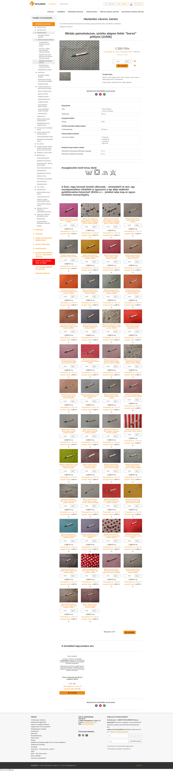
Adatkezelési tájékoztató (38, 722)
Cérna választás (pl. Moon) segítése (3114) (72, 678)
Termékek (52, 4)
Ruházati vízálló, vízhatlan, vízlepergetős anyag (44, 210)
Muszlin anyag (42, 181)
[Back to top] (166, 764)
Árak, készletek (36, 756)
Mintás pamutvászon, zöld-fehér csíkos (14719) (68, 255)
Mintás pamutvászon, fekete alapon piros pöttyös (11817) (90, 466)
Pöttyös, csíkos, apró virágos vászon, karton (44, 50)
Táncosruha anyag (43, 197)
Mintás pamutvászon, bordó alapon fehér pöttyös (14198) (111, 256)
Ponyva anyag (40, 248)
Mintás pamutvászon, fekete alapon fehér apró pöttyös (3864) (68, 570)
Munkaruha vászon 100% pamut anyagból (45, 80)
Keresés (110, 4)
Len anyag (41, 72)
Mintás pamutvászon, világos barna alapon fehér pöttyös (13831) (68, 326)
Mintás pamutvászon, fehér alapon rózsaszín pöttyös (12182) (111, 431)
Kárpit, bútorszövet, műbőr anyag (43, 239)
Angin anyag (41, 116)
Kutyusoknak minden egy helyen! (43, 268)
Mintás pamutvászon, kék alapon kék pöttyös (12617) (90, 396)
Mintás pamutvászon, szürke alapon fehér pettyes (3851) (133, 570)
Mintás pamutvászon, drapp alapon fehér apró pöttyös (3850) (68, 605)
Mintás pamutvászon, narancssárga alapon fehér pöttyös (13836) (68, 291)
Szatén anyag (41, 189)
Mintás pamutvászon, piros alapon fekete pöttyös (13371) (133, 326)
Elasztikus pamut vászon (44, 76)
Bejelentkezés (138, 3)
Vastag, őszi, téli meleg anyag (44, 128)
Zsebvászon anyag (44, 99)
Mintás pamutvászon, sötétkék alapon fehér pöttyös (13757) (90, 326)
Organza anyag (42, 184)
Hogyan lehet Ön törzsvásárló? (41, 726)
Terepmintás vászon (45, 70)
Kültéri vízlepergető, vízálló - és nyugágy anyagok (44, 255)
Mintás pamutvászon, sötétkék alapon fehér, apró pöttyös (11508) (111, 466)
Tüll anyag (40, 187)
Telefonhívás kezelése (38, 744)
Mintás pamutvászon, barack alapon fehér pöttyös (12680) (68, 396)
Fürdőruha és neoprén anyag (45, 140)
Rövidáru (39, 230)
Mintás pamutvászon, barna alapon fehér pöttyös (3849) (90, 605)
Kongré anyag (41, 170)
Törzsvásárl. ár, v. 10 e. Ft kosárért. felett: (118, 52)
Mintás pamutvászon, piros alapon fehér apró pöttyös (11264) (111, 501)
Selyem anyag (41, 30)
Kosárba (123, 66)
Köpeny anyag (41, 176)
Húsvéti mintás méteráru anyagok (43, 222)
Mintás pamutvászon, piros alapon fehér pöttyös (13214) (90, 361)
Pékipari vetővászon (44, 161)
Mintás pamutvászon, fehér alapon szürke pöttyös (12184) (68, 431)
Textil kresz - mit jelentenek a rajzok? (42, 749)
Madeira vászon (43, 96)
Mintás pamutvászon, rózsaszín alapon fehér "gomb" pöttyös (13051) (111, 361)
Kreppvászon (42, 113)
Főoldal (50, 12)
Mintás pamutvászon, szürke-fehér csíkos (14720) (133, 220)
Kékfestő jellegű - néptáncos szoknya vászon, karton (45, 56)
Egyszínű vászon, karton (44, 36)
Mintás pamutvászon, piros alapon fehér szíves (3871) (132, 535)
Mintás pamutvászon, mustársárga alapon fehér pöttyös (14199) (90, 256)
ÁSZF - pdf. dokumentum (39, 753)
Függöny (39, 234)
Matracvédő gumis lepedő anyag (43, 119)
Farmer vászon (43, 84)
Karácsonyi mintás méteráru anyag (43, 215)
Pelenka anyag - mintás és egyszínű (44, 164)
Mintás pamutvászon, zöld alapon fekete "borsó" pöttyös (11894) (69, 466)
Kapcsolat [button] (64, 4)
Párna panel (41, 219)
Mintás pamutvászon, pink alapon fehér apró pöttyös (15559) (69, 220)
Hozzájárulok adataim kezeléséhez (119, 749)
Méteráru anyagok (75, 12)
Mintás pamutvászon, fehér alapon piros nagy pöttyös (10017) (111, 535)
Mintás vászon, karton (109, 12)
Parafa (39, 226)
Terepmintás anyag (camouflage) (43, 124)
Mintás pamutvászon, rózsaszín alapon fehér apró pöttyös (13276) (68, 361)
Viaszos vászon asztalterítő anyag (43, 200)
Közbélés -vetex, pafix (44, 152)
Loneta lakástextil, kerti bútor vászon (44, 87)
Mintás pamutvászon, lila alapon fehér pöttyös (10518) (90, 535)
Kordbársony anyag (44, 173)
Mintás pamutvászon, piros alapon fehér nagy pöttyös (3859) (90, 570)
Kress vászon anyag (45, 91)
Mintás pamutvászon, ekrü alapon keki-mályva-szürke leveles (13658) (111, 326)
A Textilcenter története (38, 720)
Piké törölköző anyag (44, 168)
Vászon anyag (91, 12)
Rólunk (33, 740)
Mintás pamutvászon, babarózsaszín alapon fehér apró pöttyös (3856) (111, 570)
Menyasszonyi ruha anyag (43, 193)
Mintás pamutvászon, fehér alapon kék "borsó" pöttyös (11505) (68, 501)
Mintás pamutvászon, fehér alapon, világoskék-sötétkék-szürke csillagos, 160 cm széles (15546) (90, 221)
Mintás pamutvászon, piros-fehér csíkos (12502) (133, 395)
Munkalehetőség (36, 735)
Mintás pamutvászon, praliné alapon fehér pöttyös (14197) (133, 256)
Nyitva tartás (35, 738)
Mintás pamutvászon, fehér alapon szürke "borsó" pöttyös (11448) (90, 501)
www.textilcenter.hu (88, 724)
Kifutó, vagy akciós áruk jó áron (43, 262)
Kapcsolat (34, 733)
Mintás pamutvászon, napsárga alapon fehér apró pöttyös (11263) (133, 501)
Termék (123, 4)
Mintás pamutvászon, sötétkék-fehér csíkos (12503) (111, 396)
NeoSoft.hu (139, 765)
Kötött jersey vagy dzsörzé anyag (43, 133)
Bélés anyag (41, 155)
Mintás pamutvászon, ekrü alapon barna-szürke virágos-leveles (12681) (133, 361)
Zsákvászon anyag (43, 158)
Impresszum (35, 731)
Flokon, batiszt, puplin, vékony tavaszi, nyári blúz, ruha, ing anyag (44, 148)
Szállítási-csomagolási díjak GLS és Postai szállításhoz (48, 742)
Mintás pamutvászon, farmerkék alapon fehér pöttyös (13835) (90, 291)
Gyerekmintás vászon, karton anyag (44, 44)
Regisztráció (138, 4)
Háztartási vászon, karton (133, 12)
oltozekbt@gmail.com (90, 722)
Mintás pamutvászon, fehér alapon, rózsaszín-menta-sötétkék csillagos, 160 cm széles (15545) (111, 221)
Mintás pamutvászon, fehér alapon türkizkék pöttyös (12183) (90, 431)
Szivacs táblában (42, 244)
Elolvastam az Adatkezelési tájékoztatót (120, 746)
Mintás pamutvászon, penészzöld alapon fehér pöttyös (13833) (111, 291)
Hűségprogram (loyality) (38, 729)
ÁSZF (33, 751)
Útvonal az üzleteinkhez (38, 758)
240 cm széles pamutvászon (42, 105)
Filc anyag (40, 144)
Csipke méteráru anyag (45, 136)
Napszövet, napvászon (44, 179)
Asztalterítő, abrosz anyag (44, 204)
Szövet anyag (41, 27)
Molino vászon (43, 94)
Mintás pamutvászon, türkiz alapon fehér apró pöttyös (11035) (68, 535)
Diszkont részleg (42, 273)
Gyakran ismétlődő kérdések (40, 724)
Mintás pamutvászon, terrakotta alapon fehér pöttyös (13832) (133, 291)
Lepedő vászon (43, 102)
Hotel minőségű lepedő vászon (43, 110)
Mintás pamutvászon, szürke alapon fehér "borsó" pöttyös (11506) (133, 466)
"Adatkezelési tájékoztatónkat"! (118, 732)
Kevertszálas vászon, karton (44, 66)
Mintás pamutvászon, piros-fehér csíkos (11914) (133, 430)
